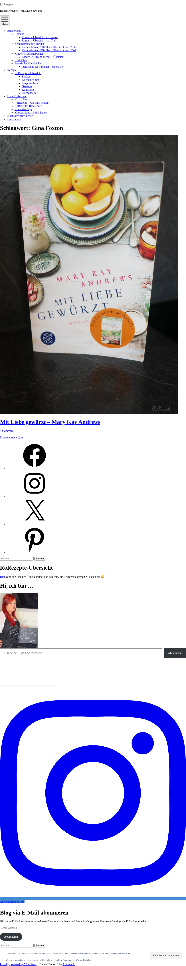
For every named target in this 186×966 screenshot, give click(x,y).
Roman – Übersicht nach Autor (40, 37)
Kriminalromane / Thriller (29, 43)
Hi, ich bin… (22, 99)
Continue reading (11, 437)
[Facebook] (34, 468)
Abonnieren (175, 653)
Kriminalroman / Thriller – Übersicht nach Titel (49, 50)
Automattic (68, 964)
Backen (26, 76)
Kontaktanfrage (23, 109)
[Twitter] (34, 524)
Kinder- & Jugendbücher (29, 53)
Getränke (27, 86)
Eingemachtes (30, 83)
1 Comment (6, 430)
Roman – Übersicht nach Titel (39, 40)
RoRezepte (6, 4)
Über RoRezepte (17, 96)
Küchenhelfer (29, 92)
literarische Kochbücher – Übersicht (42, 66)
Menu (5, 24)
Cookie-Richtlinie (83, 960)
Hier (2, 576)
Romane (19, 33)
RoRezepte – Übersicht (28, 73)
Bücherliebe (14, 30)
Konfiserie (28, 89)
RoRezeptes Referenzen (28, 106)
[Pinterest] (34, 552)
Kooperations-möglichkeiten (31, 112)
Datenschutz (14, 119)
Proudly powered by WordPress (18, 964)
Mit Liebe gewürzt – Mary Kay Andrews (50, 422)
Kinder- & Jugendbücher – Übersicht (43, 56)
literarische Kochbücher (28, 63)
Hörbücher (21, 60)
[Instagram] (34, 496)
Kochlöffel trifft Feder (20, 115)
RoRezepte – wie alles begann (32, 102)
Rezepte (12, 69)
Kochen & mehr (31, 79)
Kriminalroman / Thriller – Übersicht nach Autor (49, 47)
